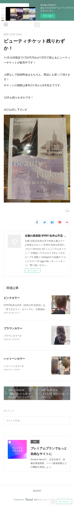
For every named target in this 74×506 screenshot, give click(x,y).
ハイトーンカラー (14, 358)
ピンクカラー (12, 297)
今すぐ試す (48, 15)
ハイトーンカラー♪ (14, 365)
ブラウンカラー (13, 328)
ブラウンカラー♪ (12, 335)
